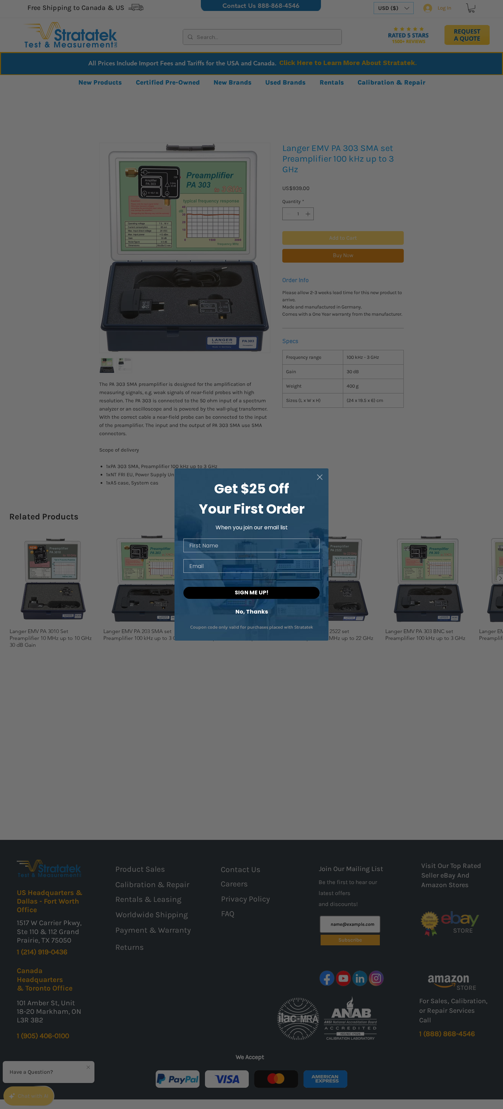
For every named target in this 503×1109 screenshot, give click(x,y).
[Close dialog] (320, 477)
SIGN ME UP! (252, 592)
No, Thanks (251, 611)
